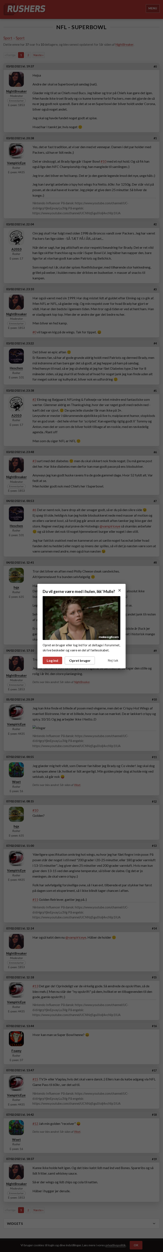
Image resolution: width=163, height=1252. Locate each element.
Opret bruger (80, 660)
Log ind (52, 660)
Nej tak (113, 660)
